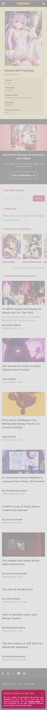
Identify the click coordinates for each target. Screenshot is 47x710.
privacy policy (34, 701)
